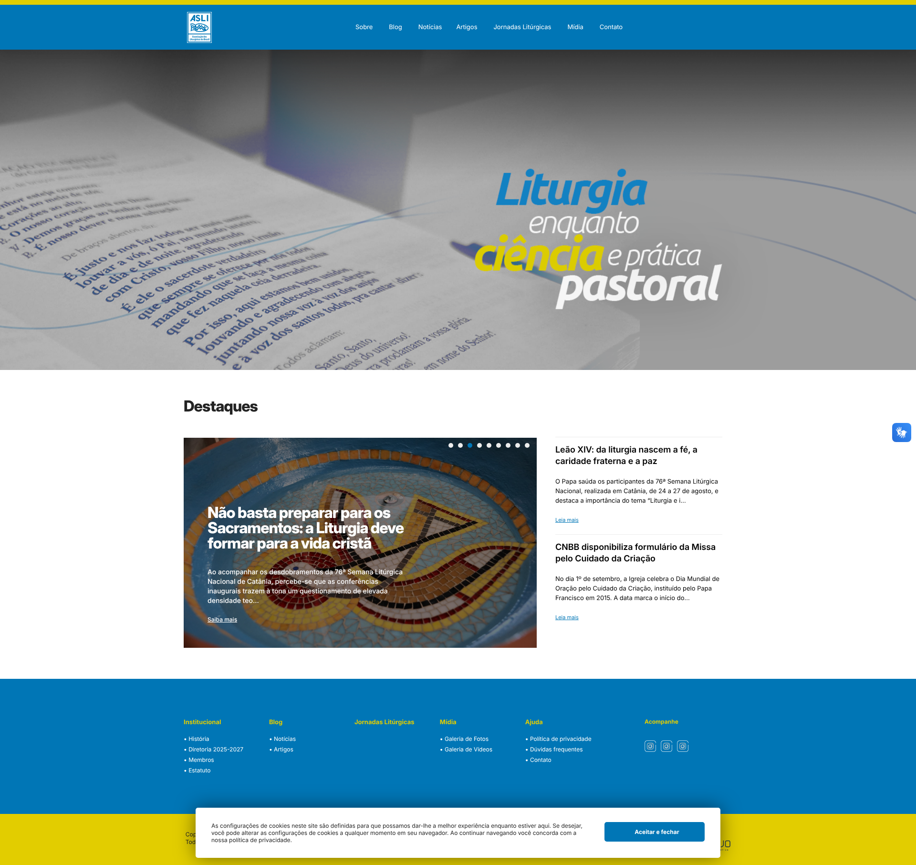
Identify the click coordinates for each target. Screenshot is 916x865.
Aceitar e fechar (657, 831)
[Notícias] (430, 16)
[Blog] (395, 16)
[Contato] (611, 16)
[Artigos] (466, 16)
